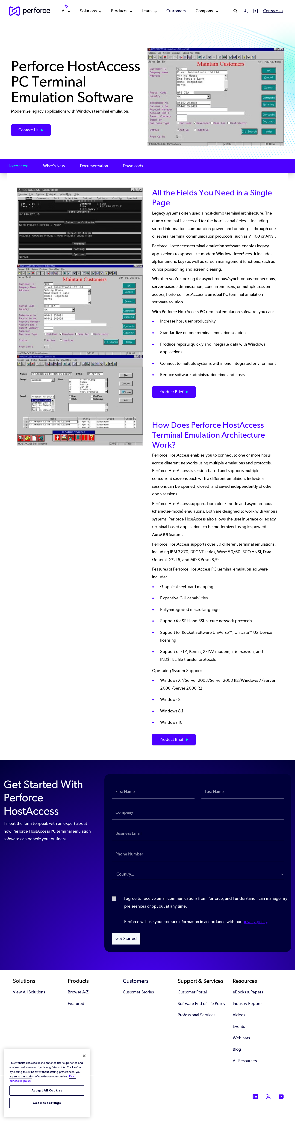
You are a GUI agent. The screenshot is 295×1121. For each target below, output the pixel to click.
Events (239, 1026)
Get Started (126, 938)
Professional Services (196, 1014)
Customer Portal (192, 992)
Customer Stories (138, 992)
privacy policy (254, 921)
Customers (176, 10)
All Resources (245, 1060)
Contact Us (273, 10)
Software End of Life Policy (201, 1003)
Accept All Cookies (47, 1090)
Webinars (241, 1037)
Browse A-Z (78, 992)
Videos (239, 1014)
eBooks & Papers (248, 992)
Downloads (133, 166)
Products (119, 10)
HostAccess (17, 166)
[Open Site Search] (235, 11)
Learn (147, 10)
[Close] (84, 1056)
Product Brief (171, 391)
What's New (54, 166)
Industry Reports (247, 1003)
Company (204, 10)
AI (63, 10)
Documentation (94, 166)
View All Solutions (29, 992)
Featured (76, 1003)
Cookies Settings (47, 1103)
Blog (237, 1049)
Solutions (88, 10)
